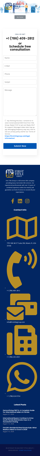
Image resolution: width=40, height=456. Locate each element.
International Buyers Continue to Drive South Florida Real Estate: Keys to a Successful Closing (18, 420)
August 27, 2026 (8, 414)
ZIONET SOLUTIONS (25, 450)
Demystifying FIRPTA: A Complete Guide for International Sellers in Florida (18, 411)
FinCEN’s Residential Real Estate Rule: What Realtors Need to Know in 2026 (20, 429)
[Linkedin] (20, 201)
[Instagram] (27, 201)
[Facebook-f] (12, 201)
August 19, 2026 (8, 424)
